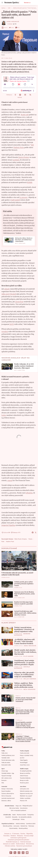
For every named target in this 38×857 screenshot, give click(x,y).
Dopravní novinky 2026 (26, 794)
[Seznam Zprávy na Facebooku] (11, 852)
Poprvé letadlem (6, 791)
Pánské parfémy (23, 828)
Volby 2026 (4, 753)
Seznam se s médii (9, 844)
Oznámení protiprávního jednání (18, 840)
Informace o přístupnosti (18, 838)
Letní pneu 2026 (24, 789)
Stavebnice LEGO (30, 824)
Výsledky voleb (5, 758)
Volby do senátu (5, 763)
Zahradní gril (16, 819)
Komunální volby (6, 765)
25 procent (23, 197)
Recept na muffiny (25, 773)
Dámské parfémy (7, 826)
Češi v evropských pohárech (18, 811)
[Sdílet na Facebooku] (33, 532)
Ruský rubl (25, 115)
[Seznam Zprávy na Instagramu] (19, 852)
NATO (12, 324)
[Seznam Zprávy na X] (15, 852)
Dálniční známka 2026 (26, 791)
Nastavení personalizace (24, 846)
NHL (2, 783)
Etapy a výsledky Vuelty (26, 755)
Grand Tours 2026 (25, 765)
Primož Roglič (23, 763)
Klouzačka (14, 817)
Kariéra (22, 834)
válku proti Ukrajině (8, 294)
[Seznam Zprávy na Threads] (23, 852)
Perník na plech (24, 783)
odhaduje (29, 493)
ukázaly (7, 289)
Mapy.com (18, 806)
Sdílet (12, 27)
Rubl (2, 541)
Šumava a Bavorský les (7, 794)
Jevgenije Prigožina (8, 525)
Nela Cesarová (29, 689)
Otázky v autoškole (25, 798)
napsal (9, 480)
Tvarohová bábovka (25, 778)
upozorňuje (19, 302)
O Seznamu (15, 834)
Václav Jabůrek (29, 678)
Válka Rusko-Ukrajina (20, 539)
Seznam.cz (27, 2)
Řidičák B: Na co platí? (26, 796)
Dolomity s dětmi (6, 801)
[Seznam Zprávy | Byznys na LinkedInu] (27, 852)
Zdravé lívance (24, 776)
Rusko (30, 539)
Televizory (31, 826)
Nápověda (29, 834)
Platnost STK (23, 801)
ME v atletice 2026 (6, 778)
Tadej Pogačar (24, 760)
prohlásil (16, 160)
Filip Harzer (28, 656)
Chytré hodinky (13, 828)
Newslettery (30, 844)
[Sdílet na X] (36, 532)
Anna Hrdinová (13, 21)
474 (18, 27)
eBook (5, 27)
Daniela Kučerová (22, 667)
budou (3, 415)
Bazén (14, 815)
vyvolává (4, 331)
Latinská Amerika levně (7, 798)
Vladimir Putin (18, 147)
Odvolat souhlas (10, 846)
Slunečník (8, 817)
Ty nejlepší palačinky (26, 771)
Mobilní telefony (20, 824)
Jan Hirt (22, 758)
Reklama (20, 836)
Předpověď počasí (27, 806)
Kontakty (7, 836)
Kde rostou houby (14, 808)
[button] (19, 40)
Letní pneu (16, 826)
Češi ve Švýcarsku (6, 796)
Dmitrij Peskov (23, 157)
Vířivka (23, 819)
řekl (32, 145)
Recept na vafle (24, 780)
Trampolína (30, 815)
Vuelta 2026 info (24, 753)
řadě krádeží (15, 200)
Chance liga (4, 771)
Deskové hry (24, 826)
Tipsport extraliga (6, 776)
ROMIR (29, 182)
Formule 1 (4, 780)
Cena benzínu (23, 808)
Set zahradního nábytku (25, 817)
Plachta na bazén (21, 815)
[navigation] (2, 2)
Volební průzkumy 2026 (7, 755)
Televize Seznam (25, 842)
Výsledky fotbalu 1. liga (7, 773)
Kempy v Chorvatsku (7, 789)
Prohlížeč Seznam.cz (12, 842)
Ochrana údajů (28, 836)
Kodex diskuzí (20, 844)
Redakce (13, 836)
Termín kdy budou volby (8, 760)
